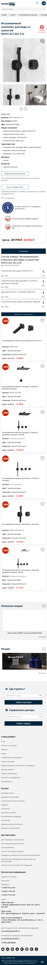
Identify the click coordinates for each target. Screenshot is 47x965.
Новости (4, 749)
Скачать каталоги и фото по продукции (16, 865)
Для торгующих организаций (12, 840)
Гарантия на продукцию (10, 777)
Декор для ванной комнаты (12, 824)
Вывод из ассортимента (10, 828)
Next (25, 109)
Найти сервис (23, 723)
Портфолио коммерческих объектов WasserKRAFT (20, 855)
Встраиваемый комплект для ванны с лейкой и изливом (20, 479)
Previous (21, 109)
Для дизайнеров (7, 847)
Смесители (5, 809)
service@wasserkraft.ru (10, 939)
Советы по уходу (7, 761)
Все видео (42, 637)
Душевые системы (8, 812)
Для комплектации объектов (12, 843)
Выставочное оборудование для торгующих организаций (18, 860)
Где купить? (5, 881)
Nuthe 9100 (5, 114)
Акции (3, 753)
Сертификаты (6, 781)
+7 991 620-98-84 (8, 942)
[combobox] (23, 695)
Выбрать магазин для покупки (15, 174)
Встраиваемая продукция (11, 816)
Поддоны (4, 805)
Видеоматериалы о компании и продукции (18, 765)
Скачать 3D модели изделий (12, 851)
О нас (3, 741)
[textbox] (14, 695)
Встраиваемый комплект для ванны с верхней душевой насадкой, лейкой (20, 571)
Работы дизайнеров (9, 773)
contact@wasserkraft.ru (10, 931)
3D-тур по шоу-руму (9, 745)
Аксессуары (5, 820)
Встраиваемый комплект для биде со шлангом (20, 524)
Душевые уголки (7, 793)
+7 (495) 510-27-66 (8, 888)
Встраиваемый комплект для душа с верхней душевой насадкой (20, 388)
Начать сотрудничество (15, 187)
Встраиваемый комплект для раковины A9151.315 (22, 341)
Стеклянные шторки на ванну (13, 801)
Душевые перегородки (10, 797)
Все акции (42, 673)
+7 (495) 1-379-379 (8, 891)
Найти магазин (23, 702)
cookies (20, 961)
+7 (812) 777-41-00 (8, 895)
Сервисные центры (9, 877)
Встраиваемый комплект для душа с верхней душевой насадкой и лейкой (20, 433)
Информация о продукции (11, 757)
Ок (42, 962)
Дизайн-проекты (7, 769)
